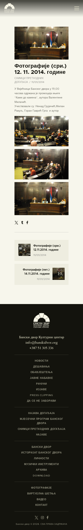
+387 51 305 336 (41, 348)
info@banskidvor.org (41, 342)
